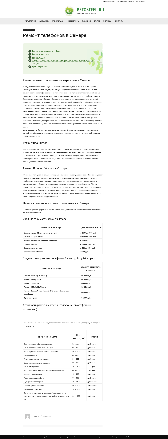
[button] (142, 21)
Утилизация (57, 21)
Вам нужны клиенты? (119, 437)
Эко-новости (141, 437)
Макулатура (44, 21)
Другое (97, 21)
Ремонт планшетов (40, 54)
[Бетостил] (84, 10)
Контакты (119, 21)
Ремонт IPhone (38, 57)
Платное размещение (108, 1)
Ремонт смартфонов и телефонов (46, 51)
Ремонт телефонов (29, 29)
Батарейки (86, 21)
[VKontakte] (28, 1)
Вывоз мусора (73, 21)
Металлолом (30, 21)
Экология (107, 21)
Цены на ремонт (39, 66)
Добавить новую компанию (125, 1)
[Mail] (24, 1)
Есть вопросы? (140, 1)
